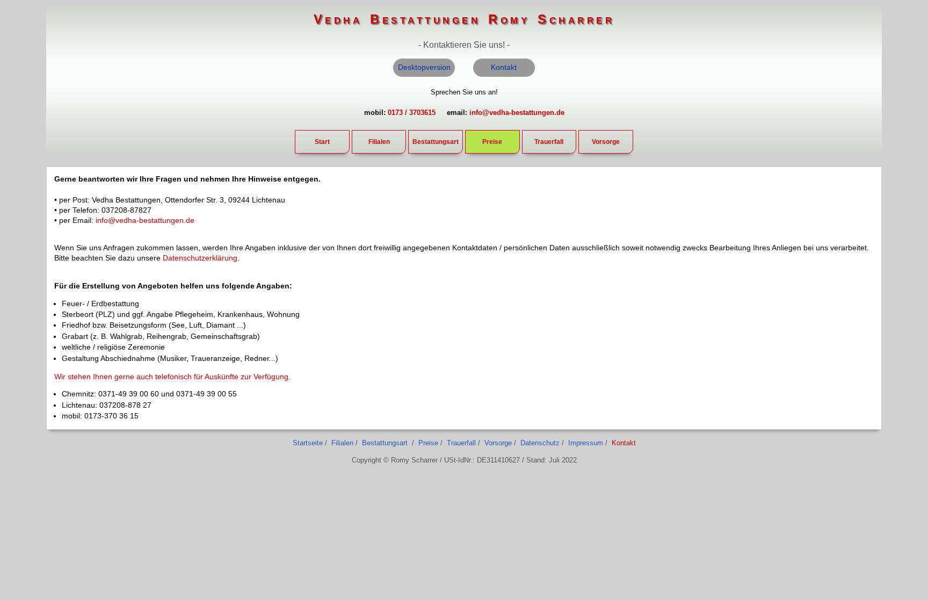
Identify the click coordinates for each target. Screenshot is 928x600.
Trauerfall (548, 142)
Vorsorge (606, 142)
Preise (492, 142)
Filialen (379, 142)
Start (322, 142)
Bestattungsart (435, 142)
